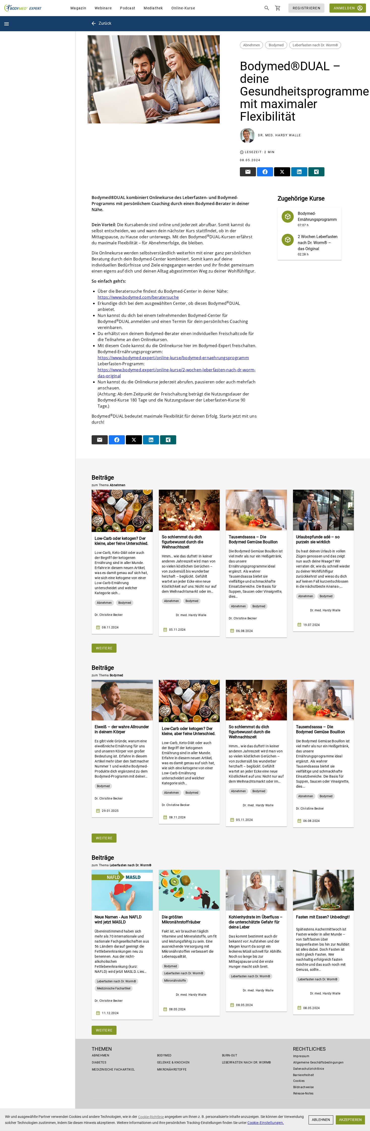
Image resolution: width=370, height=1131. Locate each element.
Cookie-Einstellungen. (265, 1122)
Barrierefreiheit (303, 1075)
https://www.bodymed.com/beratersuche (138, 297)
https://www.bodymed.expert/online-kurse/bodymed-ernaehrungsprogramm (173, 357)
